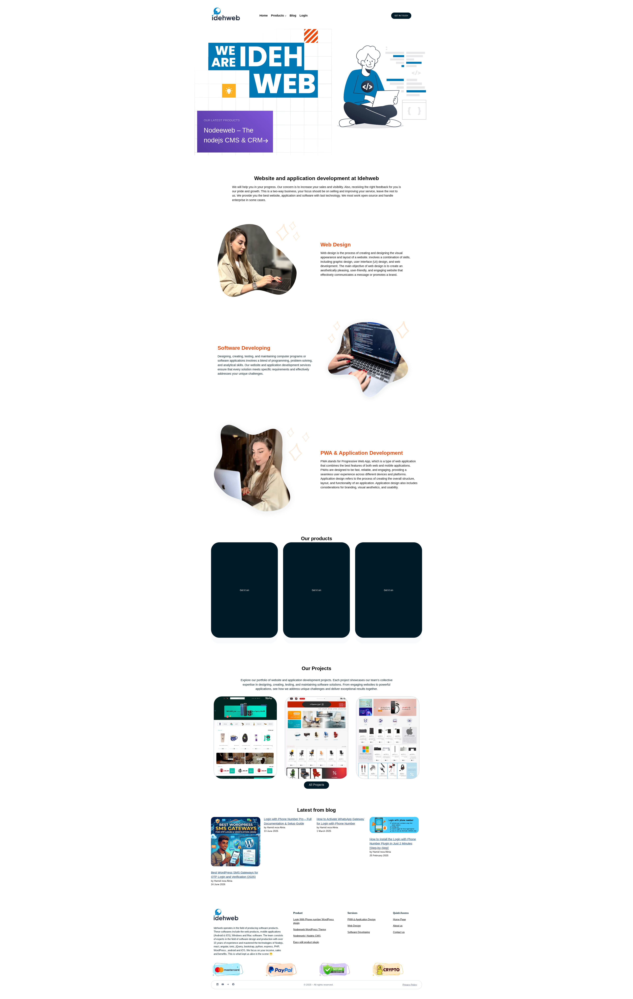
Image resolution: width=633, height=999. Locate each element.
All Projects (316, 785)
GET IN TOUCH (401, 15)
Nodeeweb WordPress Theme (309, 929)
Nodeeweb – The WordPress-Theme (231, 135)
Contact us (399, 932)
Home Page (399, 919)
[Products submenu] (285, 16)
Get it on (244, 590)
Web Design (354, 925)
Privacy (407, 984)
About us (398, 925)
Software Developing (358, 932)
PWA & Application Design (361, 919)
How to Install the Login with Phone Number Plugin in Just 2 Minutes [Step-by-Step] (393, 844)
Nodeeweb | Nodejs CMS (307, 935)
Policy (414, 984)
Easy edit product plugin (306, 942)
